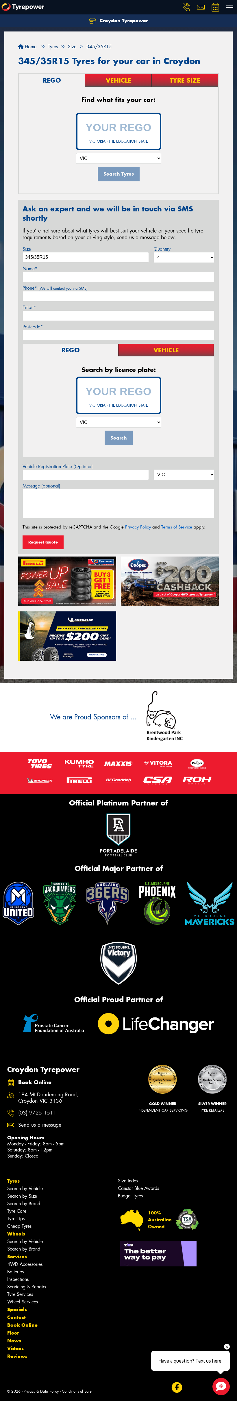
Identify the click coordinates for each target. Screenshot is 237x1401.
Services (17, 1256)
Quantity (162, 249)
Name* (30, 269)
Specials (17, 1309)
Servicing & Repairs (26, 1287)
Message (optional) (41, 486)
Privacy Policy (138, 527)
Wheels (16, 1234)
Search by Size (22, 1196)
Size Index (128, 1181)
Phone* (55, 288)
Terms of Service (176, 527)
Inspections (18, 1279)
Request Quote (43, 542)
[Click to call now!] (186, 7)
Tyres (13, 1181)
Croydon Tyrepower (123, 20)
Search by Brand (23, 1204)
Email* (29, 307)
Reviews (17, 1356)
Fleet (13, 1333)
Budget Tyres (130, 1196)
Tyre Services (20, 1294)
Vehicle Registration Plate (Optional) (58, 467)
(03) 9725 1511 (37, 1113)
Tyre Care (16, 1211)
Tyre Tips (16, 1219)
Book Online (22, 1325)
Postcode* (33, 327)
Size (27, 249)
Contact (16, 1317)
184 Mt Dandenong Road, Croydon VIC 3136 (48, 1098)
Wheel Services (22, 1302)
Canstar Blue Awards (138, 1188)
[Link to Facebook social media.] (176, 1387)
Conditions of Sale (77, 1391)
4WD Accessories (24, 1264)
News (14, 1340)
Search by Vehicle (25, 1189)
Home (29, 47)
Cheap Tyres (19, 1226)
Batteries (15, 1272)
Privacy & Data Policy (41, 1391)
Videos (15, 1348)
